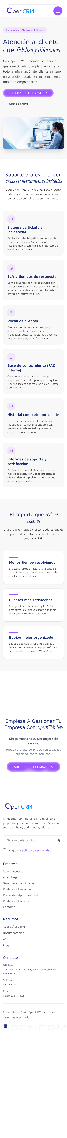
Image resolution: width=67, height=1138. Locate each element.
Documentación (13, 932)
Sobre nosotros (13, 871)
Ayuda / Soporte (14, 926)
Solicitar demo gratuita (28, 93)
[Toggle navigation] (57, 10)
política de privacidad (36, 850)
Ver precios (18, 104)
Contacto (9, 906)
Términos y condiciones (18, 883)
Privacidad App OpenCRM (20, 895)
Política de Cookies (16, 901)
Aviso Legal (10, 877)
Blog (6, 945)
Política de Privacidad (18, 889)
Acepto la (29, 850)
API (5, 939)
